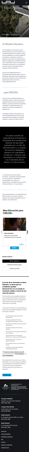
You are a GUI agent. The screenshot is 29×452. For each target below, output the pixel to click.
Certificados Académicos (7, 436)
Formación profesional (14, 265)
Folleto (6, 375)
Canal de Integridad (5, 434)
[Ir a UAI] (6, 3)
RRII (2, 439)
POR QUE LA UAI (9, 8)
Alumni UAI (3, 431)
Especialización (14, 268)
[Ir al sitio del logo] (15, 3)
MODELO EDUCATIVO (18, 8)
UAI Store (3, 442)
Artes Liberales (14, 261)
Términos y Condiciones (6, 445)
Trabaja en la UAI (5, 447)
